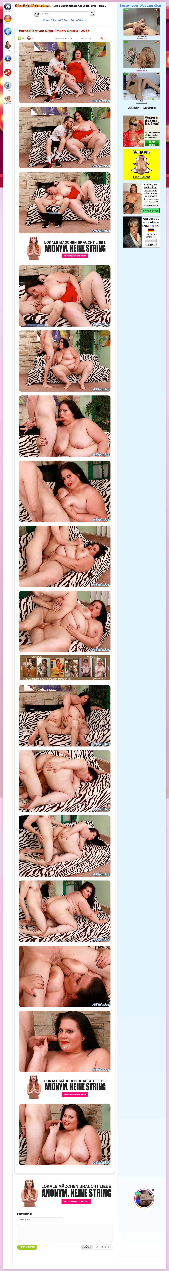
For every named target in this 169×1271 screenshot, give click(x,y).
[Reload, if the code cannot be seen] (86, 1247)
